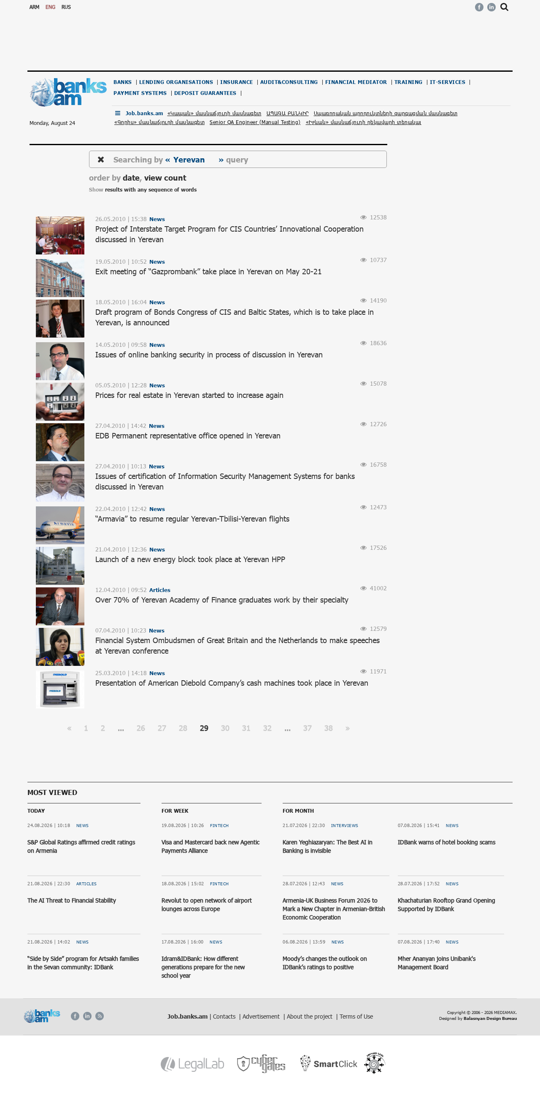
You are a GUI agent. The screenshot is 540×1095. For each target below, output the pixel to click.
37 (307, 728)
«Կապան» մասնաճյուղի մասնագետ (214, 113)
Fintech (219, 825)
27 (162, 728)
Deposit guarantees (205, 93)
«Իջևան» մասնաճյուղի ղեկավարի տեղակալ (364, 122)
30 (225, 728)
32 (267, 728)
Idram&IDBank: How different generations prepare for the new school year (203, 967)
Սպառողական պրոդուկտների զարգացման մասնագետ (386, 113)
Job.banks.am (144, 113)
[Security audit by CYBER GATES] (262, 1063)
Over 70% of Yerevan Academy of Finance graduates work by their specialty (221, 599)
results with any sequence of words (151, 190)
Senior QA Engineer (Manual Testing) (255, 122)
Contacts (225, 1016)
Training (408, 82)
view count (165, 177)
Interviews (345, 825)
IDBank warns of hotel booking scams (446, 842)
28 (183, 728)
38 (328, 728)
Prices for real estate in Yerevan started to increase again (189, 395)
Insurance (236, 82)
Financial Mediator (356, 82)
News (82, 825)
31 (246, 728)
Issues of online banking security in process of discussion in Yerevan (209, 354)
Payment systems (140, 93)
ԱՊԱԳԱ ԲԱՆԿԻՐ (288, 113)
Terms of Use (356, 1016)
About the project (310, 1016)
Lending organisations (176, 82)
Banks (122, 82)
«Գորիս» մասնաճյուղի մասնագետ (159, 122)
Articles (86, 883)
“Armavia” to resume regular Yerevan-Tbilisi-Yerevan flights (192, 518)
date (131, 177)
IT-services (448, 82)
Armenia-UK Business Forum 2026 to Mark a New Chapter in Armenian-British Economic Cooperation (334, 908)
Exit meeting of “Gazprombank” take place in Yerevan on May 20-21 (208, 271)
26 (141, 728)
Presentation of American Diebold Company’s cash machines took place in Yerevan (231, 682)
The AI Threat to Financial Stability (71, 900)
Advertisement (262, 1016)
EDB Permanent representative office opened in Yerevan (188, 435)
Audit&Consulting (289, 82)
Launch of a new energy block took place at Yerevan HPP (190, 559)
